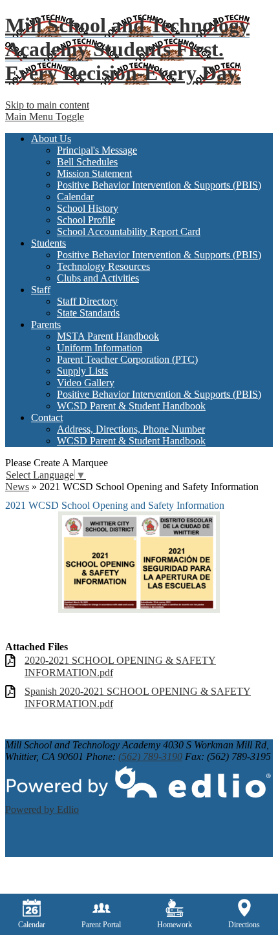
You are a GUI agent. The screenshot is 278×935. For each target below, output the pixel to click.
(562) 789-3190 (150, 756)
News (17, 486)
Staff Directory (87, 301)
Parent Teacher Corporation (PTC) (127, 359)
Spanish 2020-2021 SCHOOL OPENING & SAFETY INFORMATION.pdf (138, 697)
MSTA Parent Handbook (108, 336)
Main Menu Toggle (44, 116)
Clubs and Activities (98, 277)
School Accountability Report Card (128, 231)
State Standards (88, 312)
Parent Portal (101, 924)
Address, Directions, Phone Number (131, 429)
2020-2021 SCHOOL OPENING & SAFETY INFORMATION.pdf (120, 666)
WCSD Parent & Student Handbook (131, 405)
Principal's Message (97, 150)
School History (87, 208)
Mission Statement (94, 173)
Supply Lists (82, 370)
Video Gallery (85, 382)
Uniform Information (99, 347)
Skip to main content (47, 104)
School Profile (86, 219)
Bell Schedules (87, 161)
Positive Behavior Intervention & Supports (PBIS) (159, 185)
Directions (244, 924)
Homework (174, 924)
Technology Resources (103, 266)
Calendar (75, 196)
